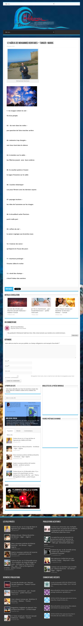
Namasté (8, 420)
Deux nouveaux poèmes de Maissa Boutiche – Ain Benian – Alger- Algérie (23, 545)
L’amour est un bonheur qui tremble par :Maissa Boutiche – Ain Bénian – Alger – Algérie (63, 568)
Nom (6, 361)
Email (6, 366)
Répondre (74, 335)
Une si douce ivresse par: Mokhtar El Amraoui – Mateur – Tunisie (64, 310)
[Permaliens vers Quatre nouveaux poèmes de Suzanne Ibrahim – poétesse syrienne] (9, 465)
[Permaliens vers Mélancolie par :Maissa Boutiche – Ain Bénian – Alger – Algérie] (9, 449)
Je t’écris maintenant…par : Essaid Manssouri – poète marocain (41, 310)
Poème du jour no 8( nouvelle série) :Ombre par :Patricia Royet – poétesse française (63, 551)
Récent (18, 431)
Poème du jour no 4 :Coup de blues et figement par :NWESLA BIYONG (24, 528)
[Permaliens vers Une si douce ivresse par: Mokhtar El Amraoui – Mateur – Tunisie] (65, 302)
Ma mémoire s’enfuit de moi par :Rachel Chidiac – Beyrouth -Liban (62, 559)
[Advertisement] (58, 480)
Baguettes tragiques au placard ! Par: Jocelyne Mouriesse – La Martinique (24, 608)
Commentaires (28, 431)
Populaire (10, 431)
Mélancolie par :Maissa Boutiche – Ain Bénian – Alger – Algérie (23, 536)
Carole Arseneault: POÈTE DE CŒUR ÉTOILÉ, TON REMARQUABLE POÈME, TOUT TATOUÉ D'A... (63, 584)
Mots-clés (10, 435)
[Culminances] (41, 17)
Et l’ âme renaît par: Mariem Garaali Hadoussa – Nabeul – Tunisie (23, 617)
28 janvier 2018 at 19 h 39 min (18, 328)
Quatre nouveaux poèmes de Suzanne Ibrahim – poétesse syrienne (24, 553)
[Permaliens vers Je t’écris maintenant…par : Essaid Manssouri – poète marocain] (41, 302)
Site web (7, 371)
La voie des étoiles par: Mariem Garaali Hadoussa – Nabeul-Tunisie (17, 310)
